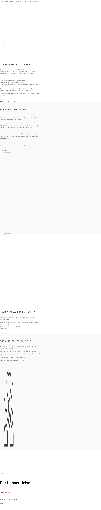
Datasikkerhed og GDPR (34, 1)
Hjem (2, 1)
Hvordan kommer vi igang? (22, 1)
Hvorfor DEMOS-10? (9, 1)
